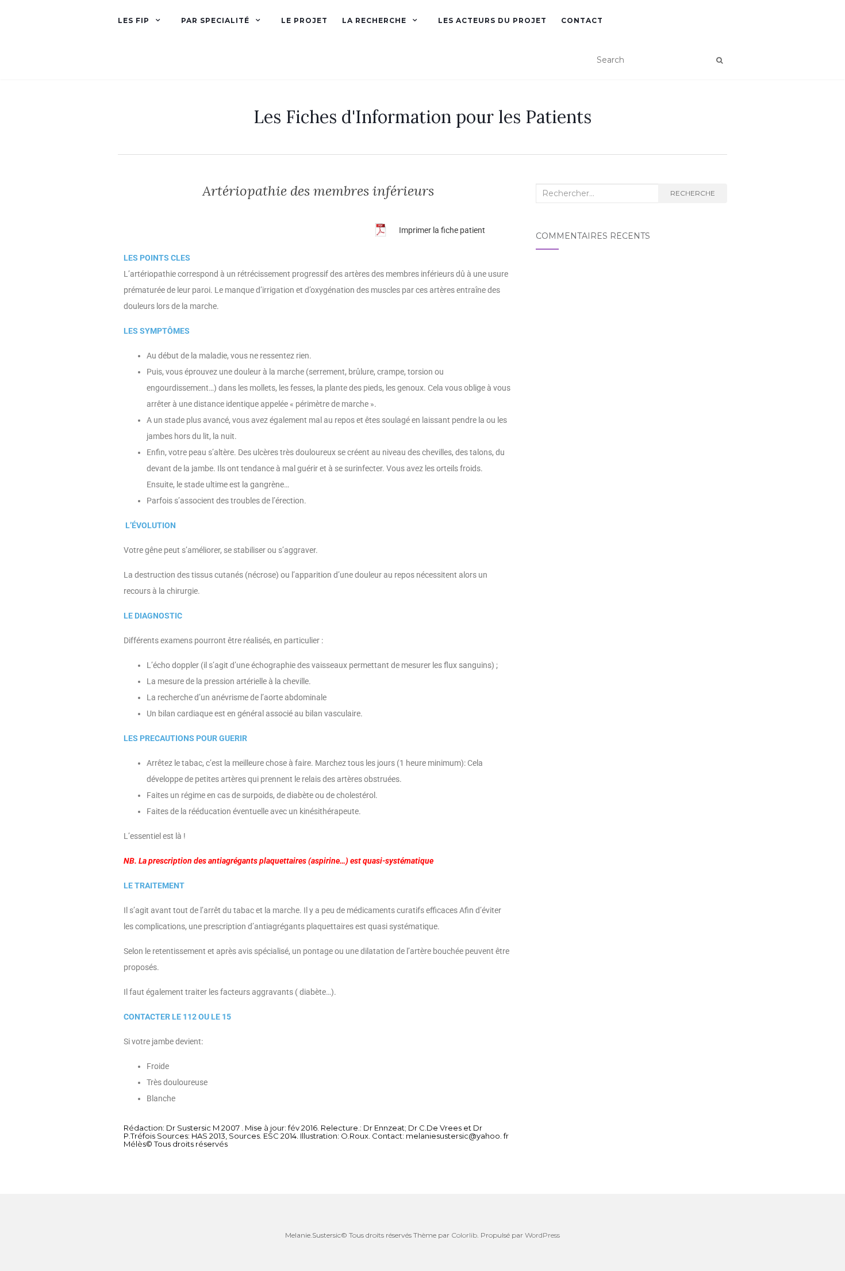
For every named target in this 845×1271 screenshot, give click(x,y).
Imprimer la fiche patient (442, 230)
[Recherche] (719, 60)
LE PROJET (304, 20)
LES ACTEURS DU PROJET (492, 20)
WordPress (542, 1235)
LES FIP (133, 20)
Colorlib (464, 1235)
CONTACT (582, 20)
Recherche (692, 193)
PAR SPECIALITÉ (215, 20)
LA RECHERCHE (374, 20)
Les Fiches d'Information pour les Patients (423, 116)
